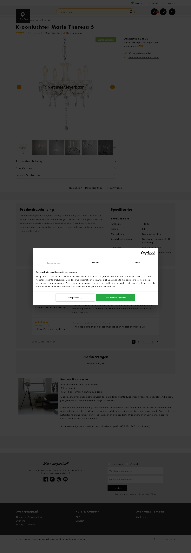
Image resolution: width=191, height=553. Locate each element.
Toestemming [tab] (53, 263)
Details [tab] (95, 262)
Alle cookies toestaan (115, 297)
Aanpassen (73, 297)
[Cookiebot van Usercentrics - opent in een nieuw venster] (143, 253)
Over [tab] (137, 262)
